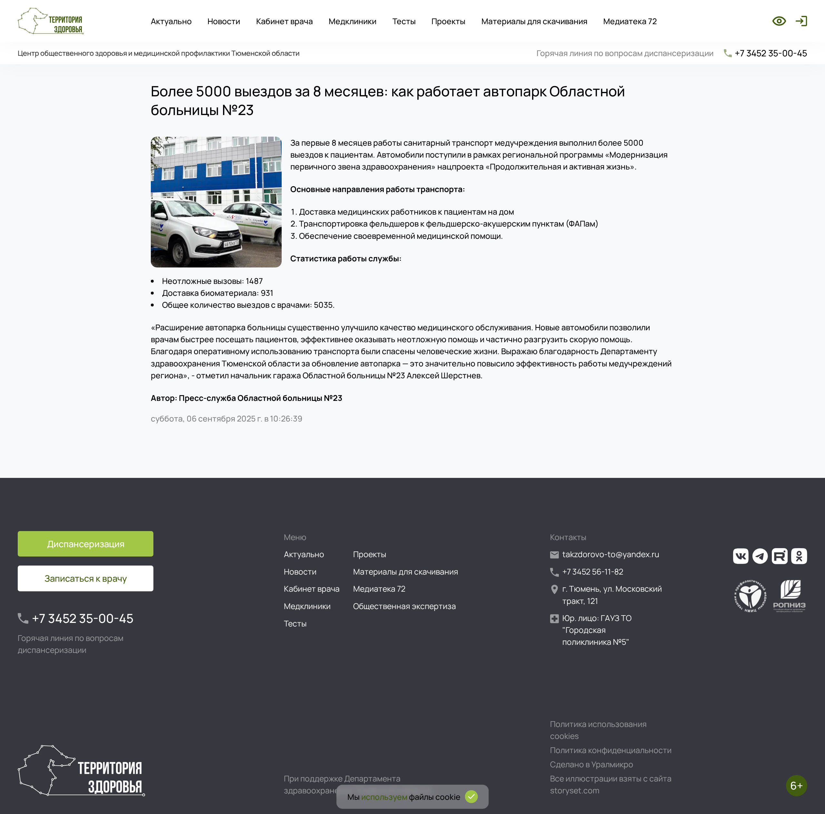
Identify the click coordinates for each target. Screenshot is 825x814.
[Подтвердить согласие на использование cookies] (471, 796)
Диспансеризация (85, 544)
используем (384, 796)
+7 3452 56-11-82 (592, 571)
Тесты (404, 21)
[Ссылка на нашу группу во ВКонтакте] (741, 556)
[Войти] (799, 21)
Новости (224, 21)
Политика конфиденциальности (611, 750)
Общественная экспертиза (404, 606)
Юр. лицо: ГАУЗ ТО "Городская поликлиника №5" (597, 630)
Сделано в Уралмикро (591, 764)
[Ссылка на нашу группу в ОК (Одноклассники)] (799, 556)
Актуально (171, 21)
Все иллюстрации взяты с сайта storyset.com (611, 784)
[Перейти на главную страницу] (51, 21)
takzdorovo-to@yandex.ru (610, 554)
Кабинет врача (284, 21)
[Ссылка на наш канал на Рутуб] (780, 556)
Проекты (448, 21)
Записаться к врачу (85, 578)
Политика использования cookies (598, 730)
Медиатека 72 (630, 21)
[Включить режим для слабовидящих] (779, 21)
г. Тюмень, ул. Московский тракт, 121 (612, 594)
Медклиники (352, 21)
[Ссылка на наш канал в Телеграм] (760, 556)
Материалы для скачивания (534, 21)
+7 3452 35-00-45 (771, 53)
